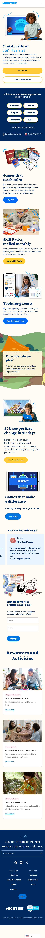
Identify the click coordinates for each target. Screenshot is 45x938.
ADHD (31, 105)
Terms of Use (14, 918)
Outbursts (14, 119)
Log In (22, 896)
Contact (33, 875)
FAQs (33, 884)
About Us (14, 875)
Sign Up (13, 638)
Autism (31, 112)
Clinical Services (14, 880)
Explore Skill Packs (14, 261)
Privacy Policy (6, 918)
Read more (9, 709)
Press (13, 884)
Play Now (10, 200)
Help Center (33, 880)
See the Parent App (15, 321)
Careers (13, 889)
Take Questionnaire (22, 79)
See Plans (22, 70)
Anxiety (14, 105)
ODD (30, 119)
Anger (14, 112)
